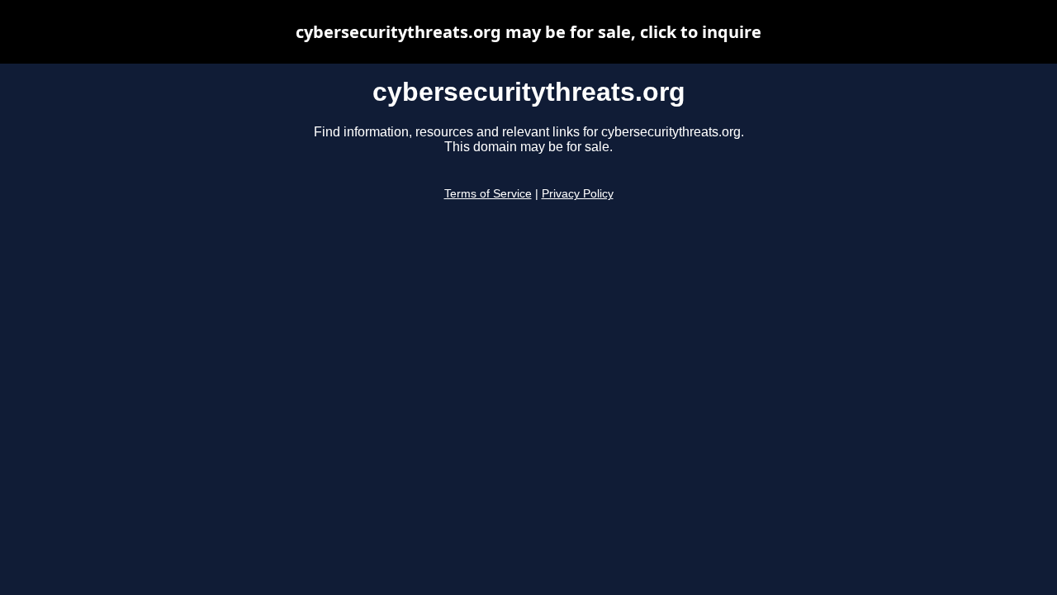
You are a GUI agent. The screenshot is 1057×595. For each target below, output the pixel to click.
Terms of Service (488, 194)
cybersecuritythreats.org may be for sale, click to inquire (528, 32)
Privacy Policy (578, 194)
